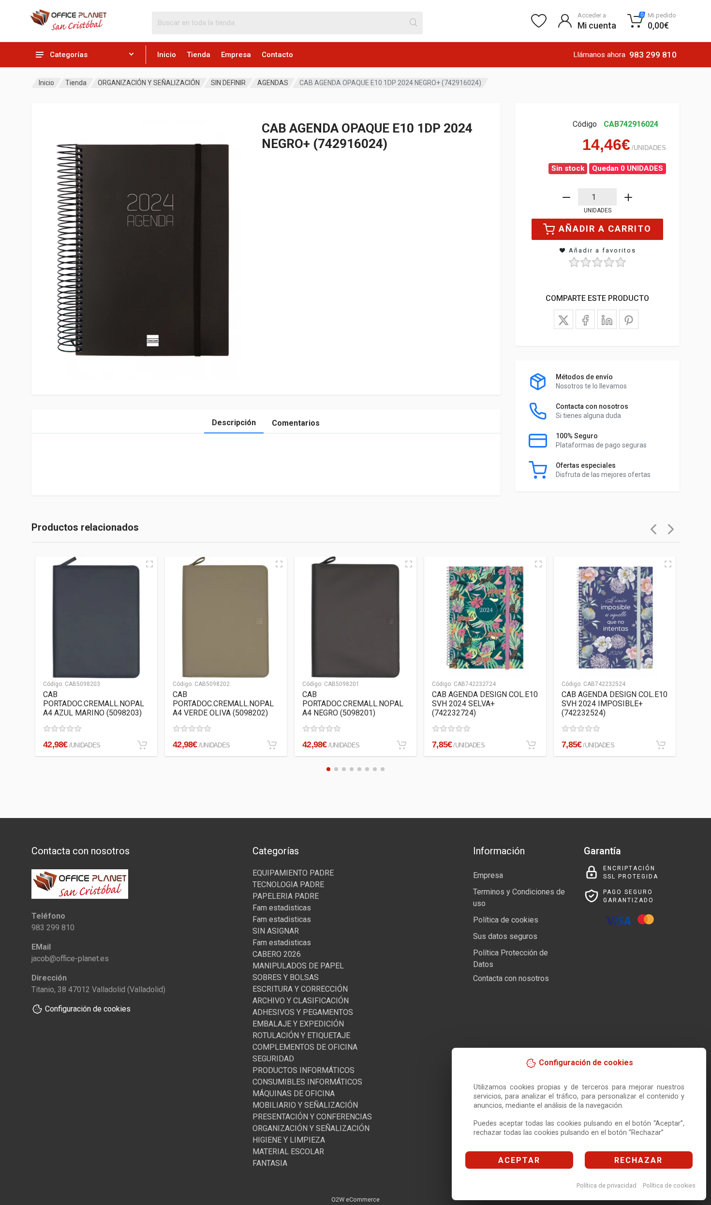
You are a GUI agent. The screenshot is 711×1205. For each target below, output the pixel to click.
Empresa (236, 54)
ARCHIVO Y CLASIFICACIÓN (300, 1000)
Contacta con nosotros (511, 978)
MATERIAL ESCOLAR (288, 1151)
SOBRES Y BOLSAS (285, 977)
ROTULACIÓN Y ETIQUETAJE (301, 1035)
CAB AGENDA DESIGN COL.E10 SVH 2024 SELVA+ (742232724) (485, 703)
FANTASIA (269, 1163)
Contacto (277, 54)
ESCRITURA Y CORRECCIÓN (300, 989)
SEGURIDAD (273, 1058)
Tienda (198, 54)
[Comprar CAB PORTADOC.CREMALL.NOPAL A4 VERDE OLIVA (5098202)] (272, 745)
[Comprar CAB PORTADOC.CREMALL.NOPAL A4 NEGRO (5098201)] (401, 745)
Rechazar (638, 1160)
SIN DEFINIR (228, 83)
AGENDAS (272, 83)
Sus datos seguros (505, 936)
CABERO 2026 (276, 954)
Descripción (234, 422)
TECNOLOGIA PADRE (288, 884)
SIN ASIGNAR (275, 931)
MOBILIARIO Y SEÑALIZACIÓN (305, 1105)
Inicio (166, 54)
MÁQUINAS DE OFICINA (293, 1093)
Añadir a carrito (605, 228)
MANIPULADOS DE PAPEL (298, 965)
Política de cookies (669, 1185)
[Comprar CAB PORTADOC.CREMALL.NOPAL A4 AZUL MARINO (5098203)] (142, 745)
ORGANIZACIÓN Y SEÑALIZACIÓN (149, 83)
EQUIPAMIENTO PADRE (293, 873)
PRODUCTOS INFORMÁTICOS (303, 1070)
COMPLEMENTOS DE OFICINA (304, 1047)
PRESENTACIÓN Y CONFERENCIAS (312, 1116)
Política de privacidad (607, 1185)
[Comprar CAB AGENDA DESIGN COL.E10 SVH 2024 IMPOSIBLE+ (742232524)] (660, 745)
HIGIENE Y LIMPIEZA (288, 1140)
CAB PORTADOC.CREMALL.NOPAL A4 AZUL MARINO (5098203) (93, 703)
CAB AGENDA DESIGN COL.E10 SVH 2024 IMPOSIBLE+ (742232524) (614, 703)
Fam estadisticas (281, 907)
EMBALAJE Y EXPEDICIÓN (298, 1023)
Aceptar (519, 1160)
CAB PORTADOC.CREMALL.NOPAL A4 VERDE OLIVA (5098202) (223, 703)
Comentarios (296, 423)
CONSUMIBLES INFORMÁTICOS (307, 1081)
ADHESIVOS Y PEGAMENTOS (302, 1012)
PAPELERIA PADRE (285, 896)
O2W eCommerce (355, 1199)
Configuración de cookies (88, 1008)
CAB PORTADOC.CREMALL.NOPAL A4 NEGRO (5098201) (352, 703)
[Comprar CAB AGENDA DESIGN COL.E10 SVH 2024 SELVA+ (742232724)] (531, 745)
